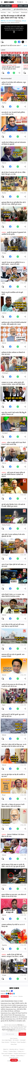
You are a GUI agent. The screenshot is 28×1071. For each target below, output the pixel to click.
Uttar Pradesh (16, 12)
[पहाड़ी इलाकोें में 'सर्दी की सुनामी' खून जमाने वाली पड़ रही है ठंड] (10, 738)
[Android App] (7, 990)
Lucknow (4, 313)
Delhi (3, 403)
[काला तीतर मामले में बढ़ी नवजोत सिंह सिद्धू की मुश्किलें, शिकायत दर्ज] (10, 436)
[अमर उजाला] (9, 2)
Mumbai (4, 192)
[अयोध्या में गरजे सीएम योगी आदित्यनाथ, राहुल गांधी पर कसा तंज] (10, 106)
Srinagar (4, 253)
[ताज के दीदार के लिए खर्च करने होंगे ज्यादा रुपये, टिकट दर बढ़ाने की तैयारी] (10, 648)
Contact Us (20, 1051)
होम (2, 6)
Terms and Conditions (7, 1053)
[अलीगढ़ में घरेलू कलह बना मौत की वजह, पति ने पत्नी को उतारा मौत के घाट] (10, 708)
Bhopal (3, 132)
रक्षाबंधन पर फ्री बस (6, 9)
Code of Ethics (20, 1055)
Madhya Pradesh (6, 525)
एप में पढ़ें (14, 1060)
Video (9, 12)
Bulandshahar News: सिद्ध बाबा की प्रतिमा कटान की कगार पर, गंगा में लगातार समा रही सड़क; (14, 1017)
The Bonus (13, 1042)
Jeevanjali (22, 1040)
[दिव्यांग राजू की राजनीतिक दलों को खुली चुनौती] (10, 316)
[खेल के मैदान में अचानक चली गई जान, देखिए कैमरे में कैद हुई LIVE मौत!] (10, 196)
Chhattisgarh (5, 373)
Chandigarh (5, 433)
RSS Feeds (6, 1055)
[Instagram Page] (12, 993)
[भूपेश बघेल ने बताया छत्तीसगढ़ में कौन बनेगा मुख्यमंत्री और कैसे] (10, 558)
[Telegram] (14, 993)
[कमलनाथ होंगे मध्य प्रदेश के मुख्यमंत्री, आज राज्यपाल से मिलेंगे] (10, 678)
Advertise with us (13, 1049)
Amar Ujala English (7, 1040)
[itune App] (9, 990)
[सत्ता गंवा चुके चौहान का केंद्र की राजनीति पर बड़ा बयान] (10, 798)
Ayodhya (4, 102)
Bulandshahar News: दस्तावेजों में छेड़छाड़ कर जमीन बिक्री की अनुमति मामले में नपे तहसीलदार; (14, 1007)
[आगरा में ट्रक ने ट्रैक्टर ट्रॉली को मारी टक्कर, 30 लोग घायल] (10, 588)
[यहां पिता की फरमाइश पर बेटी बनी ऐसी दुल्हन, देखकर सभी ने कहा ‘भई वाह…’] (15, 42)
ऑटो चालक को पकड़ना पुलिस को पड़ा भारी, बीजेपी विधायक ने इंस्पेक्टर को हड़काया (13, 474)
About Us (5, 1049)
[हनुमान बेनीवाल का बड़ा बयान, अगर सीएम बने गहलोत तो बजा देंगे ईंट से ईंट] (10, 919)
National (4, 162)
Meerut (3, 222)
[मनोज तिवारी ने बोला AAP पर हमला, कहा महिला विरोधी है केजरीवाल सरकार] (10, 618)
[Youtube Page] (10, 993)
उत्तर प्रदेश (7, 6)
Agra (3, 495)
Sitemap (13, 1055)
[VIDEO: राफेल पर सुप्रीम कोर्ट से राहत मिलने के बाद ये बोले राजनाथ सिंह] (10, 466)
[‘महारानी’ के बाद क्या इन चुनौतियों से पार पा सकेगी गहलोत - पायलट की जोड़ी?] (10, 286)
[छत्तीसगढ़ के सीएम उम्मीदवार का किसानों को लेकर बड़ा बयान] (10, 376)
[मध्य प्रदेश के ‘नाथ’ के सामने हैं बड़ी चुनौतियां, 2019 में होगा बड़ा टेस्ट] (10, 136)
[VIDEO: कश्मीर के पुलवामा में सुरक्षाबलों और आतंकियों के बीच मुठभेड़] (10, 256)
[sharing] (26, 42)
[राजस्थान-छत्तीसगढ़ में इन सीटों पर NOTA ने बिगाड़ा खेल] (10, 949)
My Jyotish (16, 1040)
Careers (22, 1049)
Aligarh (3, 705)
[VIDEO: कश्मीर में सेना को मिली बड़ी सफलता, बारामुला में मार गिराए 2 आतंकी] (10, 979)
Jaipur (3, 283)
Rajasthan (4, 945)
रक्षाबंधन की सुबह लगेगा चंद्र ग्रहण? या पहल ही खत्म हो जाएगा (11, 67)
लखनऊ (20, 6)
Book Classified (21, 1042)
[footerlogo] (14, 988)
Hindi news (20, 1024)
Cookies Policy (12, 1051)
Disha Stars (14, 1044)
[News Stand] (12, 990)
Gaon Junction (5, 1042)
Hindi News (3, 12)
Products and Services (20, 1053)
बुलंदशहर (15, 6)
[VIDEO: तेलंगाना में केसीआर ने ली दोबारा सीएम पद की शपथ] (10, 858)
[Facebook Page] (6, 993)
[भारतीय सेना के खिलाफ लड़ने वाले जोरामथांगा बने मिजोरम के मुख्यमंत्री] (10, 166)
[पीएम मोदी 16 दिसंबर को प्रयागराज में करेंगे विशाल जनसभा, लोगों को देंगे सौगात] (10, 828)
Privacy (5, 1051)
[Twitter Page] (8, 993)
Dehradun (20, 996)
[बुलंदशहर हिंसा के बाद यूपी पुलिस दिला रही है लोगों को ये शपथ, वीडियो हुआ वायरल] (10, 226)
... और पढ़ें (25, 45)
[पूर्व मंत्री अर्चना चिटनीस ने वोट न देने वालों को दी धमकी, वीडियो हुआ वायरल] (10, 528)
